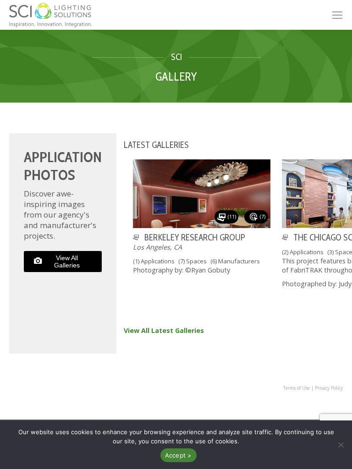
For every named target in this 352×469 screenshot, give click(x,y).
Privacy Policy (329, 388)
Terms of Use (296, 388)
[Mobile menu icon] (337, 15)
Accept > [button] (178, 455)
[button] (340, 444)
